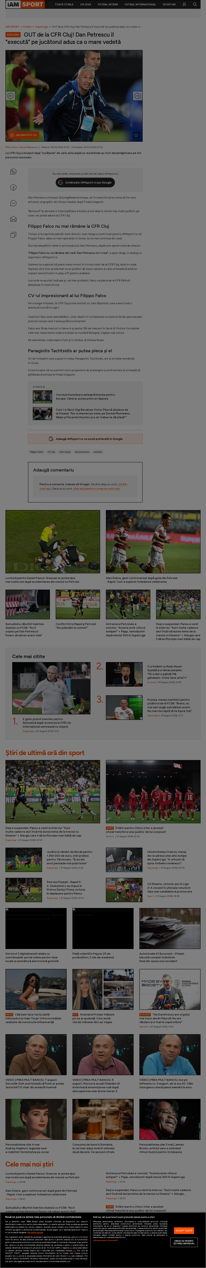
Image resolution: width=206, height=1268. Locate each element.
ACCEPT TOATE (184, 1230)
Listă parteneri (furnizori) (105, 1240)
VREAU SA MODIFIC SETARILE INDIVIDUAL (183, 1242)
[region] (103, 1240)
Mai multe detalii (35, 1232)
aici (74, 1250)
